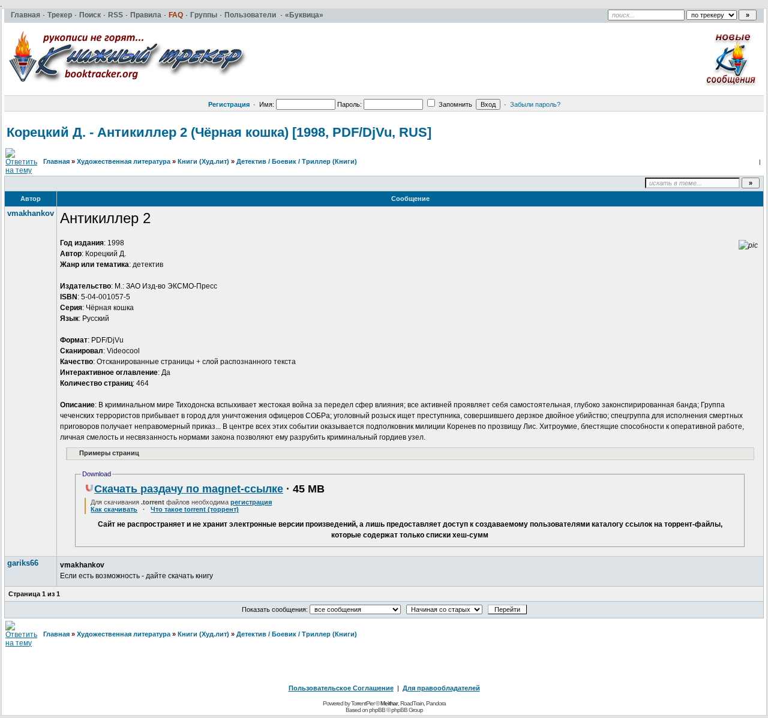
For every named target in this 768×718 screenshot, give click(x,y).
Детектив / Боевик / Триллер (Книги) (296, 161)
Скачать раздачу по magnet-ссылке (188, 489)
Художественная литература (123, 161)
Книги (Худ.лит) (203, 161)
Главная (56, 161)
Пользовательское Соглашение (341, 688)
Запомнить (454, 104)
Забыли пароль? (535, 104)
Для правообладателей (441, 688)
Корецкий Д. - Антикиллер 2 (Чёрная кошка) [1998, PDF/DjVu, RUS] (219, 132)
